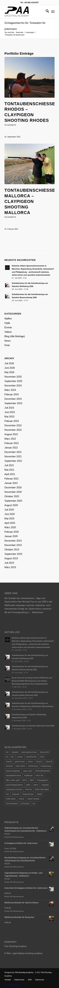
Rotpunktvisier (28, 794)
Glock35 (9, 766)
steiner (21, 799)
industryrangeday (13, 771)
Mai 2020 (9, 518)
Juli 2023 (9, 407)
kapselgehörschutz (13, 775)
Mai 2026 (9, 372)
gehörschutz (20, 761)
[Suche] (45, 11)
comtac (20, 757)
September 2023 (13, 403)
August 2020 (11, 505)
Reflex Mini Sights (42, 789)
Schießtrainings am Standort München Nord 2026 (33, 726)
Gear (7, 345)
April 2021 (9, 474)
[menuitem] (45, 11)
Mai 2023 (9, 416)
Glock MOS (20, 766)
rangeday (45, 785)
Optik (7, 323)
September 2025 (13, 381)
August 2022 (11, 434)
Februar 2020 (11, 531)
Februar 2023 (11, 421)
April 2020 (9, 522)
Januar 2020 (11, 536)
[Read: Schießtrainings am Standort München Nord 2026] (7, 727)
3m (7, 752)
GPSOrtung (33, 766)
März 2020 (10, 527)
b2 (7, 757)
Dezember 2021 (13, 452)
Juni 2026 (9, 367)
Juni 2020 (9, 514)
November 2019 (13, 545)
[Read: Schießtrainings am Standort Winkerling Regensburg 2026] (7, 716)
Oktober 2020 (11, 496)
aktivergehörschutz (29, 752)
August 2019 (11, 558)
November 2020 (13, 491)
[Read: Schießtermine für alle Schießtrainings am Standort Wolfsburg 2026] (7, 285)
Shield (39, 794)
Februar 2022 (11, 443)
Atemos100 (44, 752)
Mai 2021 (9, 469)
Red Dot (28, 789)
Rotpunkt (15, 794)
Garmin (9, 761)
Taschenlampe (12, 803)
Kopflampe (28, 775)
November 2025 (13, 376)
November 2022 (13, 429)
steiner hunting (33, 799)
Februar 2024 (11, 394)
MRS (32, 780)
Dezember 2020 (13, 487)
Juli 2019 (9, 562)
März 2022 (10, 438)
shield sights (11, 799)
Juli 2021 (9, 465)
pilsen (36, 785)
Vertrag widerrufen (12, 985)
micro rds (39, 775)
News (7, 340)
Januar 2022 (11, 447)
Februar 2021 (11, 478)
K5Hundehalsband (42, 771)
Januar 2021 (11, 483)
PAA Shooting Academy (24, 972)
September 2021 (13, 460)
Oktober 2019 (11, 549)
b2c (12, 757)
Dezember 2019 (13, 540)
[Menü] (53, 12)
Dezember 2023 (13, 398)
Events (8, 327)
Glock (30, 761)
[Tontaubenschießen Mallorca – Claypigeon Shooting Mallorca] (29, 164)
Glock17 (39, 761)
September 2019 (13, 554)
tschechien (25, 803)
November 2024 (13, 385)
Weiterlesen (37, 612)
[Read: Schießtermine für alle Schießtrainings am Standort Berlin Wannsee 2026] (7, 694)
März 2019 (10, 567)
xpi (33, 803)
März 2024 (10, 390)
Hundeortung (46, 766)
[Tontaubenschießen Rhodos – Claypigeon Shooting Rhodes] (29, 77)
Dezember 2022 (13, 425)
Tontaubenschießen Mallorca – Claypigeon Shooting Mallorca (31, 201)
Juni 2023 (9, 412)
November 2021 (13, 456)
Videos (8, 331)
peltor (28, 785)
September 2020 (13, 500)
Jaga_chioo (27, 771)
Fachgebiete (10, 125)
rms (7, 794)
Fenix (42, 757)
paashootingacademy (14, 785)
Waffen (8, 318)
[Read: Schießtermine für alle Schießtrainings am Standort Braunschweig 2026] (7, 296)
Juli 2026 (9, 363)
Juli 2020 (9, 509)
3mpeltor (14, 752)
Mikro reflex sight (13, 780)
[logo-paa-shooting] (24, 11)
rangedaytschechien (14, 789)
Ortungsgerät (42, 780)
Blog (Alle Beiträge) (14, 336)
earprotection (31, 757)
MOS (25, 780)
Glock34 (49, 761)
